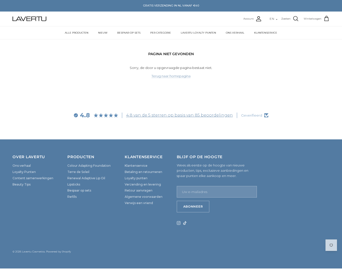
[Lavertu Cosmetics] (29, 19)
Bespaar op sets (79, 190)
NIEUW (102, 32)
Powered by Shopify (58, 251)
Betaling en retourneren (143, 172)
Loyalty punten (136, 178)
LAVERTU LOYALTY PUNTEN (198, 32)
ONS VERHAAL (235, 32)
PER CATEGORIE (160, 32)
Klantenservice (136, 165)
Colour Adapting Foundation (89, 165)
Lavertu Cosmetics (33, 251)
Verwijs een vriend (139, 203)
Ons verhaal (22, 165)
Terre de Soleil (78, 172)
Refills (72, 197)
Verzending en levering (143, 184)
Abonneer (193, 206)
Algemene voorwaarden (143, 197)
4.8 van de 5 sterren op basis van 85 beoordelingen (179, 115)
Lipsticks (73, 184)
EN (274, 19)
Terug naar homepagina (171, 76)
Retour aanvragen (138, 190)
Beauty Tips (22, 184)
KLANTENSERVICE (265, 32)
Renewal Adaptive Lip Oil (86, 178)
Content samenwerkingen (33, 178)
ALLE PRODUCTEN (76, 32)
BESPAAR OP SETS (128, 32)
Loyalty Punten (24, 172)
